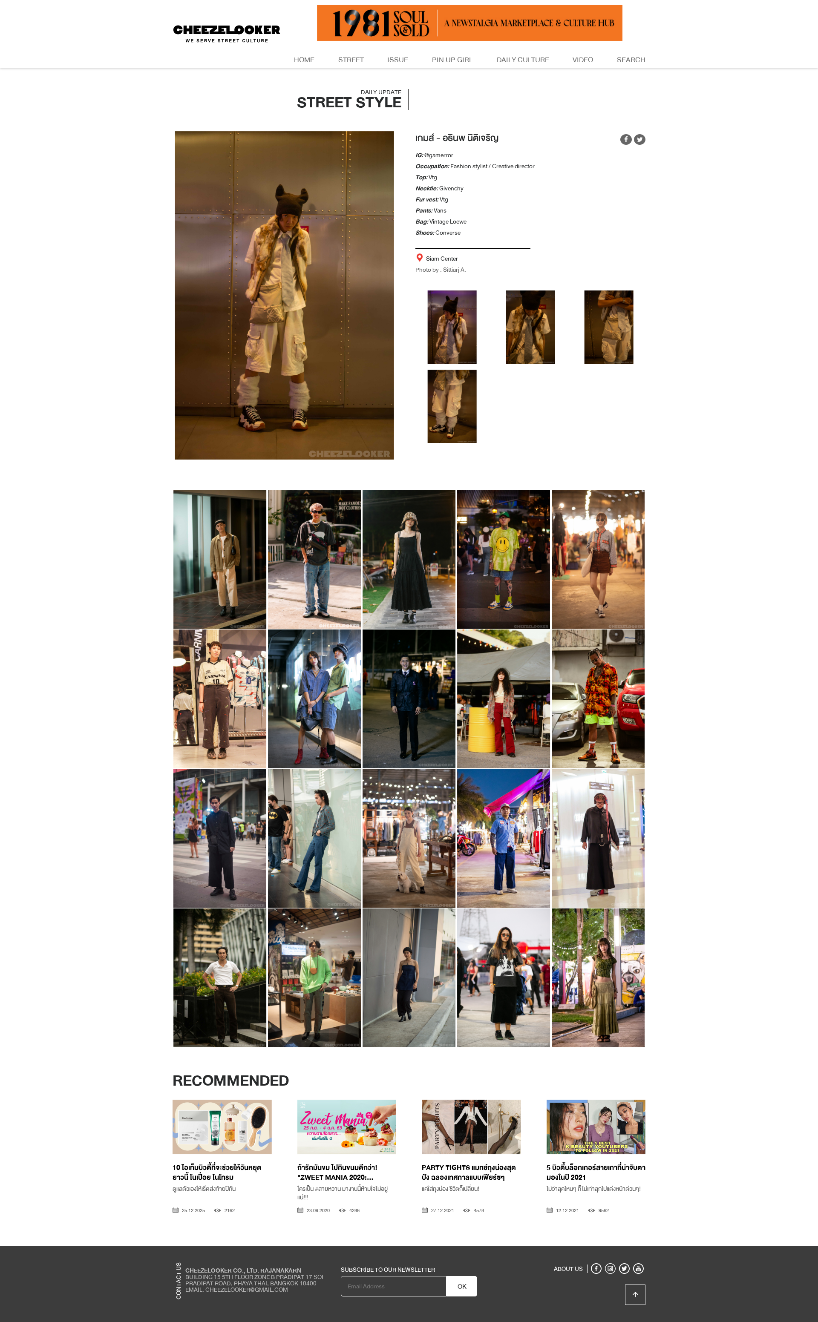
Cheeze (583, 1252)
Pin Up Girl (452, 60)
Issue (397, 60)
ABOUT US (568, 1269)
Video (583, 60)
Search (631, 60)
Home (304, 60)
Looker (610, 1252)
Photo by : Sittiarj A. (440, 269)
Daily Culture (523, 60)
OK (462, 1286)
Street (351, 60)
